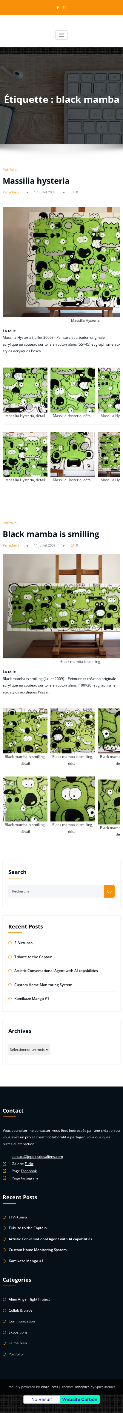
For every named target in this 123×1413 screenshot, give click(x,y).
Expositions (18, 1332)
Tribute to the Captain (33, 956)
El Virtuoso (23, 942)
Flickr (29, 1163)
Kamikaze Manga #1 (31, 998)
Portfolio (10, 169)
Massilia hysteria (36, 180)
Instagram (29, 1178)
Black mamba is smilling (51, 533)
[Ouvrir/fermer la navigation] (61, 35)
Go (109, 891)
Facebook (29, 1170)
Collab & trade (21, 1310)
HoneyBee (82, 1387)
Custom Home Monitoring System (43, 984)
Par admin (11, 192)
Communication (22, 1321)
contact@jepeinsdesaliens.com (37, 1156)
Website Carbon (79, 1399)
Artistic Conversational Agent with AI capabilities (56, 970)
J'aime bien (18, 1343)
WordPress (50, 1387)
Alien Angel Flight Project (29, 1299)
